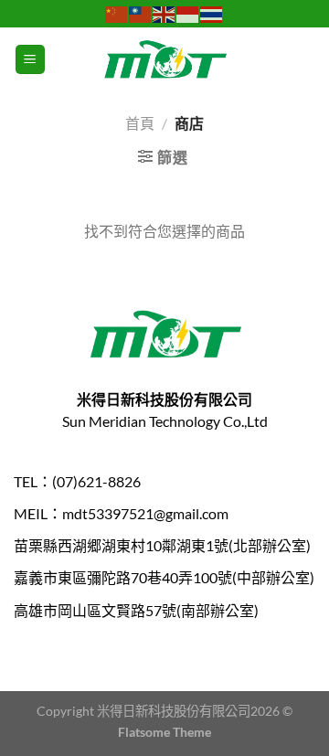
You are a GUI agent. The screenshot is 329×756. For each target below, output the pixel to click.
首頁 (139, 123)
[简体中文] (117, 13)
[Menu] (30, 60)
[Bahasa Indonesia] (188, 13)
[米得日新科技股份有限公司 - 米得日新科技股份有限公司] (164, 59)
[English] (164, 13)
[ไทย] (212, 13)
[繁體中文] (141, 13)
